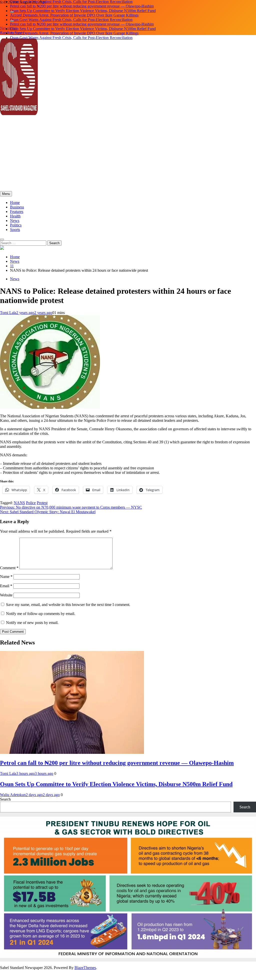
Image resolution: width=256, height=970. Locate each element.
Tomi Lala (8, 312)
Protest (42, 503)
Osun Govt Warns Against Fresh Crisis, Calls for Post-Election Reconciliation (71, 20)
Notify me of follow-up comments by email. (40, 613)
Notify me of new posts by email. (32, 622)
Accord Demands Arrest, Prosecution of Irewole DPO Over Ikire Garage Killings (74, 15)
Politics (16, 225)
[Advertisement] (128, 154)
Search (5, 799)
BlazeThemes (85, 967)
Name (6, 576)
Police (31, 503)
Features (16, 211)
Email (6, 586)
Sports (15, 229)
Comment (9, 568)
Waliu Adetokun (13, 795)
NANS (19, 503)
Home (15, 202)
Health (15, 216)
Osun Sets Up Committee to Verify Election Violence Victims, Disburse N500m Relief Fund (83, 11)
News (14, 220)
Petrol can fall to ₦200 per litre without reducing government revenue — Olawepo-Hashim (82, 6)
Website (6, 595)
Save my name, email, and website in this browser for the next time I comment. (68, 604)
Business (17, 207)
